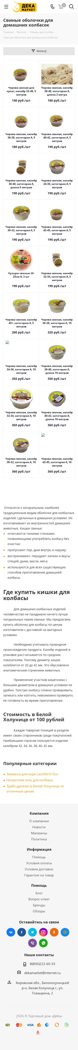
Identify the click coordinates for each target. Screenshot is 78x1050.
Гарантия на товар (39, 875)
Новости (39, 827)
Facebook (21, 932)
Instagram (43, 932)
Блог (39, 893)
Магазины (39, 833)
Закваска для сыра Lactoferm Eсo (32, 774)
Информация (39, 849)
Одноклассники (54, 932)
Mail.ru (65, 932)
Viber (32, 943)
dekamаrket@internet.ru (42, 973)
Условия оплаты (39, 863)
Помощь (39, 857)
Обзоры (39, 911)
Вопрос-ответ (39, 899)
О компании (39, 821)
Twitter (32, 932)
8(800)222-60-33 (42, 964)
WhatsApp (43, 943)
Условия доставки (39, 869)
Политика (39, 839)
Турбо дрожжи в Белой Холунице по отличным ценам (35, 788)
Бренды (39, 905)
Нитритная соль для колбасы (29, 780)
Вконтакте (10, 932)
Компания (39, 813)
